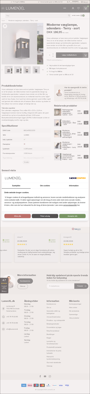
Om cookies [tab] (45, 186)
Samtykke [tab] (16, 186)
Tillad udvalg (45, 216)
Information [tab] (74, 186)
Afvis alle (17, 216)
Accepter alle (72, 216)
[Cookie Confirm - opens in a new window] (77, 178)
